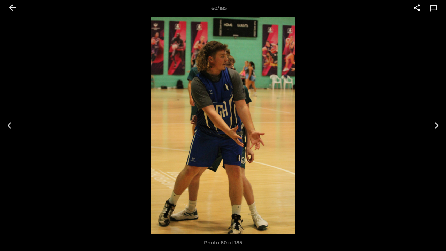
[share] (417, 8)
